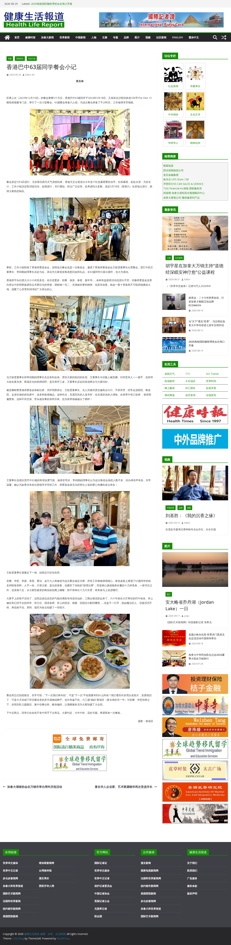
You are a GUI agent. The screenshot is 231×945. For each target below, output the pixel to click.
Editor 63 (29, 74)
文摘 (104, 37)
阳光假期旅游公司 (173, 170)
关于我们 (192, 863)
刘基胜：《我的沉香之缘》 (191, 515)
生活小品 (31, 58)
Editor (187, 279)
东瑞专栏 (19, 58)
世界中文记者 (10, 870)
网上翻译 (170, 388)
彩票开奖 (211, 388)
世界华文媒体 (10, 863)
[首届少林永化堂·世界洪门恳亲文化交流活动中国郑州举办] (174, 639)
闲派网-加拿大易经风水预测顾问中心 (184, 193)
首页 (16, 37)
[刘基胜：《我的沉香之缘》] (195, 484)
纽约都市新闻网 (12, 908)
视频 (148, 37)
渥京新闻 (146, 863)
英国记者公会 (102, 901)
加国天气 (170, 373)
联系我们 (192, 870)
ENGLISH (177, 37)
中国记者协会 (102, 893)
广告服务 (192, 878)
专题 (115, 37)
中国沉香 (170, 507)
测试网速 (170, 395)
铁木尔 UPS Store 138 (176, 179)
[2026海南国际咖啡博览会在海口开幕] (174, 346)
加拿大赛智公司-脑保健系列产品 (181, 197)
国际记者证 (100, 863)
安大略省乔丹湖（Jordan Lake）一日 (189, 605)
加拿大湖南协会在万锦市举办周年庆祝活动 (34, 787)
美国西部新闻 (10, 916)
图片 (137, 37)
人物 (93, 37)
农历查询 (190, 395)
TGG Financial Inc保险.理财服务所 (182, 188)
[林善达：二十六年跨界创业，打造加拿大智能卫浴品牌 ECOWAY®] (174, 304)
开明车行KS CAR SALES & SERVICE (183, 184)
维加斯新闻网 (46, 863)
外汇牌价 (190, 388)
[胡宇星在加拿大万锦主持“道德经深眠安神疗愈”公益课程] (195, 234)
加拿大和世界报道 (13, 886)
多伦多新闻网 (10, 878)
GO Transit (212, 373)
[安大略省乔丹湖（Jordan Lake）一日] (195, 570)
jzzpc (186, 615)
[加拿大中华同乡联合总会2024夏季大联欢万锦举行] (174, 659)
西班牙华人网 (46, 886)
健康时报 (30, 37)
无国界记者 (100, 908)
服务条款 (192, 886)
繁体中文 (194, 37)
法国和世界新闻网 (151, 878)
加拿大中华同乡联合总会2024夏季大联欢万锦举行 (207, 656)
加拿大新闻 (47, 37)
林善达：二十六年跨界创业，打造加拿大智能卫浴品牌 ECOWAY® (206, 301)
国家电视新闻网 (149, 870)
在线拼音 (211, 395)
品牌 (126, 37)
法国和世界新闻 (12, 901)
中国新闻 (80, 37)
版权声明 (192, 893)
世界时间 (211, 381)
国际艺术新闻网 (12, 893)
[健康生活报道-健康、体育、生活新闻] (7, 37)
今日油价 (190, 381)
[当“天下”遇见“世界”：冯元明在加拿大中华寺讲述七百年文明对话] (174, 326)
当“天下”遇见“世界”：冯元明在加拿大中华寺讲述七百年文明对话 (207, 323)
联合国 (98, 916)
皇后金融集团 (170, 175)
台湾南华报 (45, 870)
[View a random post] (223, 37)
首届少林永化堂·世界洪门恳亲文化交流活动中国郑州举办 (207, 636)
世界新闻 (65, 37)
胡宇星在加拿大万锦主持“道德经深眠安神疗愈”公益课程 (194, 269)
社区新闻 (161, 37)
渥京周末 (44, 878)
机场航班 (170, 381)
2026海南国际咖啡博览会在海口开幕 (51, 3)
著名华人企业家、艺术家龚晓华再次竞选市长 (123, 787)
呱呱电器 (168, 165)
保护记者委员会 (103, 886)
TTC (187, 373)
